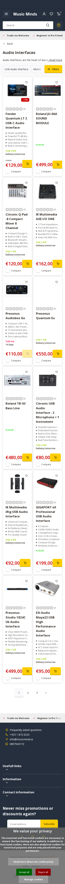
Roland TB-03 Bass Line (16, 405)
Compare (16, 171)
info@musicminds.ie (21, 739)
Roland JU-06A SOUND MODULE (46, 118)
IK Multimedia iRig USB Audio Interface (17, 511)
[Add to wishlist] (26, 82)
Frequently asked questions (26, 730)
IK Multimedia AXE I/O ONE (46, 216)
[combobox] (28, 25)
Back (10, 43)
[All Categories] (6, 14)
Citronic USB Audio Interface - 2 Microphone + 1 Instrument (47, 412)
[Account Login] (44, 14)
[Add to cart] (27, 164)
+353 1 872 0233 (19, 734)
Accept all (24, 872)
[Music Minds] (25, 14)
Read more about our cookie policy (33, 861)
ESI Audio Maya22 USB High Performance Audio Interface (46, 624)
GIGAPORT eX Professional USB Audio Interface (46, 514)
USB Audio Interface (16, 69)
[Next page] (46, 692)
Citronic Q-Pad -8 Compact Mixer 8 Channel (17, 221)
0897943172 (17, 744)
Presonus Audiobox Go (15, 315)
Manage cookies (33, 879)
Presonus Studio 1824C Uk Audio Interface (16, 619)
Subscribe (49, 824)
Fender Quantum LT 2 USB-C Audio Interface (16, 121)
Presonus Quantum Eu (45, 315)
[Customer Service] (58, 25)
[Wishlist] (51, 14)
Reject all (43, 872)
